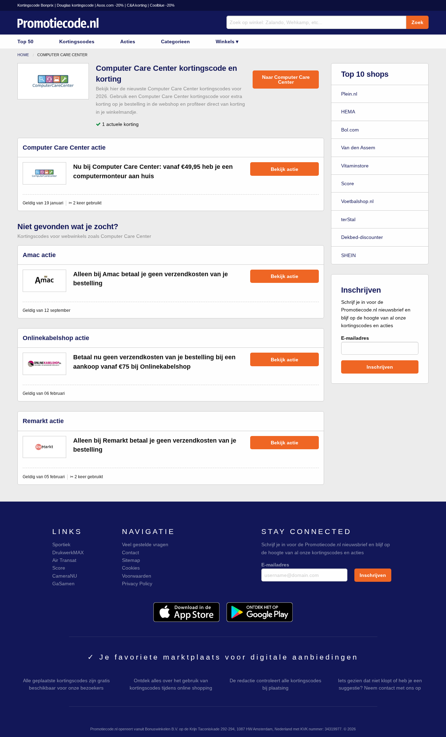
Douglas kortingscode (75, 5)
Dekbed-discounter (362, 237)
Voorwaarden (136, 576)
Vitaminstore (355, 165)
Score (347, 183)
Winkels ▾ (227, 41)
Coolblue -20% (162, 5)
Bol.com (350, 130)
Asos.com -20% (110, 5)
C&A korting (137, 5)
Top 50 (25, 41)
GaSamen (63, 583)
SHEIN (348, 255)
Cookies (131, 568)
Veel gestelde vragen (145, 544)
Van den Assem (358, 147)
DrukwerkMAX (68, 552)
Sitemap (131, 560)
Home (23, 55)
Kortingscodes (76, 41)
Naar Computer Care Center (286, 79)
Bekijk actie (284, 169)
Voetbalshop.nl (357, 201)
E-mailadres (355, 338)
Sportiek (61, 544)
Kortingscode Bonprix (35, 5)
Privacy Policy (137, 583)
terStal (348, 219)
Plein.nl (349, 94)
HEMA (348, 111)
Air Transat (64, 560)
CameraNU (64, 576)
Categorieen (175, 41)
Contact (130, 552)
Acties (127, 41)
